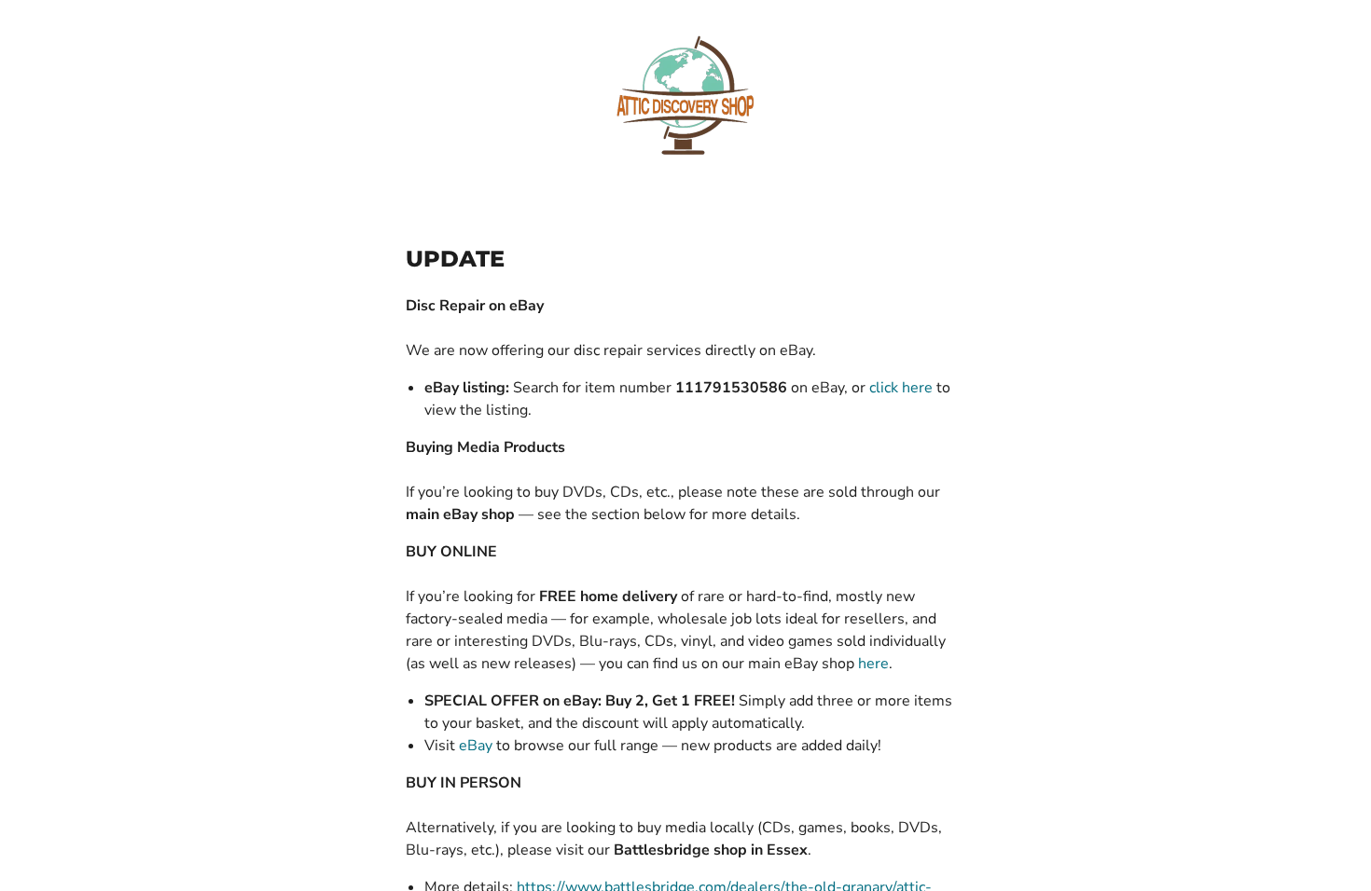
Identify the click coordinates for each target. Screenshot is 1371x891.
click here (901, 387)
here (873, 663)
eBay (475, 745)
